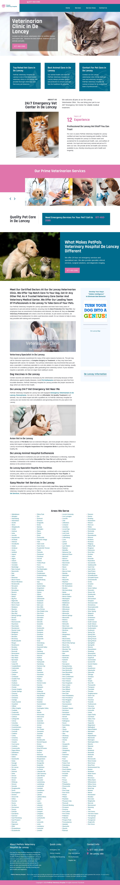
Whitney (90, 775)
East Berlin (15, 813)
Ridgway (90, 544)
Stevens (90, 647)
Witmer (90, 792)
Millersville (65, 611)
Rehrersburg (92, 529)
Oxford (64, 752)
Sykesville (91, 672)
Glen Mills (40, 607)
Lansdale (40, 788)
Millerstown (65, 609)
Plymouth (65, 803)
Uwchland (91, 716)
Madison (65, 548)
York (89, 809)
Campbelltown (16, 666)
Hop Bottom (40, 695)
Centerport (15, 676)
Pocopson (65, 807)
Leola (38, 824)
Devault (14, 778)
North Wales (66, 714)
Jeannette (40, 721)
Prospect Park (66, 820)
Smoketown (91, 617)
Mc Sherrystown (67, 586)
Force (39, 565)
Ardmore (14, 541)
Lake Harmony (41, 773)
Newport (65, 706)
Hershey (39, 685)
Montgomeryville (67, 628)
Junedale (40, 733)
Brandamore (15, 628)
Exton (39, 535)
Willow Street (92, 786)
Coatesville (15, 712)
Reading (90, 518)
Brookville (15, 649)
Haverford (40, 672)
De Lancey (15, 767)
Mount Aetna (66, 638)
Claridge (14, 700)
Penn (64, 778)
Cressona (15, 740)
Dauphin (14, 765)
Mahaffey (65, 550)
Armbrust (14, 548)
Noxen (64, 723)
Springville (91, 645)
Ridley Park (91, 546)
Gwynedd (40, 645)
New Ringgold (66, 700)
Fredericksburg (41, 575)
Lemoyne (40, 815)
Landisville (40, 786)
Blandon (14, 609)
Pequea (64, 782)
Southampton (92, 628)
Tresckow (91, 700)
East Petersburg (17, 818)
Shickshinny (91, 605)
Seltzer (90, 586)
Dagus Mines (16, 750)
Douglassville (16, 788)
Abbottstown (15, 514)
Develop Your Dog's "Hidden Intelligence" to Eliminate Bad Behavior (95, 294)
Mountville (65, 651)
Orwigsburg (66, 750)
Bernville (14, 588)
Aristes (14, 546)
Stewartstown (92, 649)
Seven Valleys (92, 588)
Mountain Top (66, 649)
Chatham (14, 683)
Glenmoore (40, 615)
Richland (90, 541)
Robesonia (91, 550)
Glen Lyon (40, 605)
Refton (90, 527)
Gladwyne (40, 603)
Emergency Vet (55, 850)
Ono (63, 742)
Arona (13, 550)
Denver (14, 775)
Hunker (39, 706)
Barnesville (15, 571)
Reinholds (91, 531)
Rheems (90, 537)
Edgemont (15, 824)
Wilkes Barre (92, 780)
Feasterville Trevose (43, 548)
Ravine (90, 516)
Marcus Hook (66, 571)
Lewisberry (40, 826)
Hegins (39, 678)
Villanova (91, 721)
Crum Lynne (15, 744)
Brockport (15, 634)
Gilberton (40, 596)
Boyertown (15, 624)
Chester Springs (17, 691)
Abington (14, 516)
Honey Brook (41, 693)
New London (66, 685)
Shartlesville (91, 594)
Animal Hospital (55, 853)
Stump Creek (92, 655)
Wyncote (90, 803)
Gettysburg (40, 590)
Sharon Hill (91, 592)
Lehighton (40, 813)
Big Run (14, 598)
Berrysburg (15, 590)
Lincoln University (68, 514)
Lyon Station (66, 546)
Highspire (40, 687)
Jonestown (40, 731)
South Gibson (92, 624)
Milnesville (65, 613)
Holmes (39, 689)
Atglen (14, 558)
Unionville (91, 710)
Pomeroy (65, 809)
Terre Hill (90, 683)
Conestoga (15, 725)
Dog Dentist (72, 850)
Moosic (64, 632)
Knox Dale (40, 761)
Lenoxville (40, 822)
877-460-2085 (34, 2)
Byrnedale (15, 660)
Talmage (90, 674)
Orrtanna (65, 748)
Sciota (90, 582)
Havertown (40, 674)
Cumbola (14, 746)
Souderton (91, 619)
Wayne (90, 748)
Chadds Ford (16, 678)
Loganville (65, 531)
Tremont (90, 697)
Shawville (91, 596)
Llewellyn (65, 527)
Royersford (91, 560)
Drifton (14, 799)
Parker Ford (66, 763)
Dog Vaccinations (74, 853)
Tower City (91, 695)
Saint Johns (91, 569)
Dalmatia (14, 754)
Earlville (14, 811)
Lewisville (40, 828)
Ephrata (39, 527)
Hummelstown (41, 704)
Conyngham (15, 729)
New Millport (66, 689)
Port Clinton (66, 813)
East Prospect (16, 820)
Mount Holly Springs (68, 643)
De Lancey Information (95, 374)
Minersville (65, 617)
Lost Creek (65, 533)
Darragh (14, 763)
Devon (14, 780)
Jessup (39, 727)
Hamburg (40, 651)
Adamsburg (15, 518)
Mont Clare (65, 626)
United (90, 712)
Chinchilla (15, 695)
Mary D (64, 577)
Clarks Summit (16, 702)
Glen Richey (41, 609)
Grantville (40, 636)
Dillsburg (14, 782)
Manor (64, 567)
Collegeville (15, 719)
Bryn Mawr (15, 657)
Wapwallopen (92, 735)
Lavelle (39, 799)
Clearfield (15, 704)
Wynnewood (92, 805)
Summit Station (92, 664)
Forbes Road (41, 563)
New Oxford (66, 691)
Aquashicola (15, 537)
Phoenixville (66, 786)
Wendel (90, 756)
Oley (63, 733)
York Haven (91, 811)
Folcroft (39, 558)
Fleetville (40, 552)
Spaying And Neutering (57, 857)
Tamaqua (91, 676)
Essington (40, 529)
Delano (14, 769)
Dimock (14, 784)
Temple (90, 681)
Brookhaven (15, 645)
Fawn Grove (41, 546)
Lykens (64, 541)
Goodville (40, 624)
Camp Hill (15, 664)
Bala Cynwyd (16, 569)
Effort (13, 826)
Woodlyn (90, 797)
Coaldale (14, 710)
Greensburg (40, 643)
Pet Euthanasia (73, 857)
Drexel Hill (15, 797)
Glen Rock (40, 613)
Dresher (14, 794)
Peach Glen (66, 771)
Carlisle (14, 670)
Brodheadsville (16, 641)
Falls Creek (40, 544)
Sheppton (91, 600)
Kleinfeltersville (42, 756)
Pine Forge (65, 790)
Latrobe (39, 794)
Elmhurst (40, 518)
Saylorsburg (91, 573)
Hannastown (41, 653)
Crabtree (14, 733)
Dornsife (14, 786)
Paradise (65, 761)
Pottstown (65, 815)
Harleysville (40, 662)
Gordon (39, 626)
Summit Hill (91, 662)
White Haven (92, 773)
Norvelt (64, 716)
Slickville (90, 615)
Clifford (14, 706)
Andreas (14, 531)
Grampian (40, 632)
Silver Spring (92, 611)
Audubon (14, 563)
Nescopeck (65, 664)
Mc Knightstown (67, 584)
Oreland (64, 746)
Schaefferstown (92, 575)
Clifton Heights (16, 708)
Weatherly (91, 750)
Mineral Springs (67, 615)
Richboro (90, 539)
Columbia (15, 723)
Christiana (15, 697)
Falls (38, 541)
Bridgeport (15, 632)
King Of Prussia (42, 748)
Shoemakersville (93, 607)
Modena (64, 619)
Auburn (14, 560)
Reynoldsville (92, 535)
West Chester (92, 761)
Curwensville (16, 748)
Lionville (65, 518)
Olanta (64, 729)
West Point (91, 765)
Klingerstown (41, 759)
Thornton (90, 691)
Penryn (64, 780)
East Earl (14, 815)
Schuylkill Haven (93, 577)
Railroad (65, 830)
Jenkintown (40, 723)
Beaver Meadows (17, 582)
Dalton (14, 756)
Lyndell (64, 544)
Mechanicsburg (67, 590)
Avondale (15, 565)
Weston (90, 769)
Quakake (65, 824)
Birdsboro (15, 607)
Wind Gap (91, 788)
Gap (38, 582)
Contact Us (103, 8)
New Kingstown (67, 683)
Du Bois (14, 805)
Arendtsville (15, 544)
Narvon (64, 662)
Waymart (90, 746)
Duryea (14, 809)
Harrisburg (40, 664)
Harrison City (41, 666)
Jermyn (39, 725)
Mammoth (65, 560)
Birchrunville (15, 603)
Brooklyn (14, 647)
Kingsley (39, 750)
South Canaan (92, 622)
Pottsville (65, 818)
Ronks (90, 556)
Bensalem (15, 586)
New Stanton (66, 702)
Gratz (38, 641)
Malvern (64, 558)
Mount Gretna (66, 641)
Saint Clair (91, 567)
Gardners (40, 584)
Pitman (64, 794)
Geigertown (40, 588)
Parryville (65, 767)
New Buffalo (66, 674)
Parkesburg (66, 765)
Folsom (39, 560)
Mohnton (65, 622)
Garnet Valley (41, 586)
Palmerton (65, 754)
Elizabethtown (16, 828)
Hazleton (40, 676)
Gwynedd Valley (42, 647)
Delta (13, 773)
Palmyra (65, 756)
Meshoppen (66, 598)
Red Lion (90, 525)
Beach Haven (16, 579)
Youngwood (91, 820)
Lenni (38, 820)
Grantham (40, 634)
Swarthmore (91, 668)
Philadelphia (66, 784)
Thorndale (91, 689)
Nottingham (66, 721)
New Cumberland (67, 676)
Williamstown (92, 782)
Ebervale (14, 822)
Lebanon (40, 805)
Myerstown (65, 655)
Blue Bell (14, 613)
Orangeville (66, 744)
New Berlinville (67, 670)
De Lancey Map (95, 331)
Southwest (91, 630)
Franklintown (41, 573)
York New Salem (93, 813)
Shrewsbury (91, 609)
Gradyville (40, 630)
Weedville (91, 752)
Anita (13, 533)
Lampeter (40, 778)
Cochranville (16, 714)
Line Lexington (67, 516)
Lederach (40, 809)
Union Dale (91, 708)
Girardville (40, 600)
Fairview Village (42, 539)
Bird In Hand (15, 605)
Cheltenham (15, 685)
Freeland (40, 577)
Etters (39, 531)
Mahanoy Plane (67, 554)
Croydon (14, 742)
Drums (14, 803)
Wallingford (91, 727)
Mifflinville (65, 605)
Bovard (14, 617)
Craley (14, 735)
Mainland (65, 556)
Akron (13, 525)
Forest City (40, 567)
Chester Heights (17, 689)
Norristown (65, 712)
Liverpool (65, 525)
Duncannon (15, 807)
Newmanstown (67, 704)
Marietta (64, 573)
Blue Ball (14, 611)
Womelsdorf (91, 794)
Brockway (15, 638)
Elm (38, 516)
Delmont (14, 771)
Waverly (90, 744)
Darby (13, 761)
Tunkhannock (92, 704)
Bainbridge (15, 567)
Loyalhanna (66, 535)
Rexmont (90, 533)
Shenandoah (92, 598)
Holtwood (40, 691)
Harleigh (39, 660)
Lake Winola (41, 775)
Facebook (81, 882)
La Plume (40, 769)
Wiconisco (91, 778)
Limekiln (39, 830)
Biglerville (15, 600)
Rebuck (90, 522)
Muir (63, 653)
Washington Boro (93, 742)
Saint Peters (91, 571)
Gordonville (40, 628)
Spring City (91, 632)
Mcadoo (64, 588)
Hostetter (40, 702)
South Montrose (93, 626)
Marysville (65, 579)
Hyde (38, 710)
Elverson (40, 520)
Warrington (91, 740)
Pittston (64, 797)
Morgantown (66, 634)
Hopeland (40, 697)
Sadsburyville (92, 565)
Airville (14, 522)
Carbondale (15, 668)
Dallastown (15, 752)
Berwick (14, 592)
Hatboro (39, 668)
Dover (13, 790)
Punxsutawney (67, 822)
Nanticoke (65, 657)
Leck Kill (39, 807)
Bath (13, 575)
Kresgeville (40, 763)
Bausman (15, 577)
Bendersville (15, 584)
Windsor (90, 790)
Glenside (40, 619)
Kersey (39, 744)
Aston (13, 556)
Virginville (91, 723)
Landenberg (41, 782)
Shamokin (91, 590)
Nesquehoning (67, 666)
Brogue (14, 643)
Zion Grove (91, 824)
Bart (13, 573)
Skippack (91, 613)
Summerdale (92, 660)
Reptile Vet (72, 860)
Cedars (14, 674)
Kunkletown (40, 767)
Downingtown (16, 792)
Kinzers (39, 752)
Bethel (14, 596)
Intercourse (40, 716)
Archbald (14, 539)
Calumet (14, 662)
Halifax (39, 649)
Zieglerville (91, 822)
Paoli (64, 759)
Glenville (40, 622)
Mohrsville (65, 624)
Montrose (65, 630)
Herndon (39, 681)
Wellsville (91, 754)
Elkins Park (40, 514)
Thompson (91, 687)
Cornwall (14, 731)
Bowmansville (16, 622)
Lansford (39, 792)
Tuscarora (91, 706)
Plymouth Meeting (68, 805)
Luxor (64, 539)
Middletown (66, 603)
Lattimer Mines (41, 797)
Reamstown (91, 520)
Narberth (65, 660)
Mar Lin (64, 569)
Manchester (66, 563)
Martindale (65, 575)
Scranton (90, 584)
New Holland (66, 681)
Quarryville (65, 826)
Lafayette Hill (41, 771)
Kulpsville (40, 765)
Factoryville (40, 537)
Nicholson (65, 710)
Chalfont (14, 681)
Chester (14, 687)
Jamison (39, 719)
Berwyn (14, 594)
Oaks (64, 727)
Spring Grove (92, 636)
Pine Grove (65, 792)
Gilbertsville (40, 598)
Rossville (91, 558)
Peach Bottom (66, 769)
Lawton (39, 803)
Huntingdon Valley (42, 708)
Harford (39, 657)
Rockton (90, 554)
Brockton (14, 636)
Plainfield (65, 799)
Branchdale (15, 626)
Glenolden (40, 617)
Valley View (91, 719)
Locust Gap (65, 529)
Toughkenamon (92, 693)
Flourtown (40, 556)
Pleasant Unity (67, 801)
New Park (65, 693)
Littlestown (65, 522)
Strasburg (91, 651)
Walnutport (91, 731)
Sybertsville (91, 670)
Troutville (90, 702)
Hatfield (39, 670)
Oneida (64, 740)
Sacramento (91, 563)
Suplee (90, 666)
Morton (64, 636)
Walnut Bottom (92, 729)
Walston (90, 733)
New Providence (67, 697)
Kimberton (40, 746)
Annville (14, 535)
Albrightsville (16, 527)
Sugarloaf (91, 657)
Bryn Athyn (15, 655)
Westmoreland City (94, 767)
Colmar (14, 721)
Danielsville (15, 759)
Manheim (65, 565)
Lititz (63, 520)
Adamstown (15, 520)
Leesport (39, 811)
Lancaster (40, 780)
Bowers (14, 619)
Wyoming (91, 807)
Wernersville (92, 759)
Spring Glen (91, 634)
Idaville (39, 712)
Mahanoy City (66, 552)
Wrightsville (91, 801)
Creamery (15, 737)
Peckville (65, 773)
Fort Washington (42, 569)
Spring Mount (92, 641)
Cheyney (14, 693)
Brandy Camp (16, 630)
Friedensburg (41, 579)
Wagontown (91, 725)
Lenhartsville (41, 818)
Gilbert (39, 594)
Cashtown (15, 672)
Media (64, 592)
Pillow (64, 788)
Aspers (14, 554)
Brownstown (15, 653)
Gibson (39, 592)
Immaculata (40, 714)
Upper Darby (92, 714)
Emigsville (40, 522)
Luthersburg (66, 537)
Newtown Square (67, 708)
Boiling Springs (16, 615)
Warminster (91, 737)
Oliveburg (65, 735)
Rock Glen (91, 552)
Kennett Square (42, 742)
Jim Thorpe (40, 729)
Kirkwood (40, 754)
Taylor (90, 678)
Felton (39, 550)
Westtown (91, 771)
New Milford (66, 687)
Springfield (91, 643)
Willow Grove (92, 784)
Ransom (90, 514)
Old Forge (65, 731)
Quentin (64, 828)
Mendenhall (66, 594)
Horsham (40, 700)
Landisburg (40, 784)
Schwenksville (92, 579)
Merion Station (66, 596)
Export (39, 533)
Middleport (65, 600)
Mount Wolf (65, 647)
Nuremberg (65, 725)
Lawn (38, 801)
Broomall (14, 651)
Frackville (40, 571)
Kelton (39, 737)
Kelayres (40, 735)
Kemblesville (41, 740)
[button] (10, 199)
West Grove (91, 763)
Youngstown (91, 818)
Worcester (91, 799)
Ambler (14, 529)
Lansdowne (40, 790)
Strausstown (91, 653)
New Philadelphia (68, 695)
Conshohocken (16, 727)
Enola (39, 525)
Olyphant (65, 737)
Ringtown (91, 548)
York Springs (92, 815)
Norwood (65, 719)
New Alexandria (67, 668)
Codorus (14, 716)
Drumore (14, 801)
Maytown (65, 582)
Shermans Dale (93, 603)
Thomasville (91, 685)
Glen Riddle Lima (42, 611)
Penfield (65, 775)
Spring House (92, 638)
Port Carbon (66, 811)
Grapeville (40, 638)
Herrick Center (41, 683)
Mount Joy (65, 645)
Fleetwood (40, 554)
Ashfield (14, 552)
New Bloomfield (67, 672)
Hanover (39, 655)
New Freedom (66, 678)
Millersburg (65, 607)
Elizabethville (16, 830)
